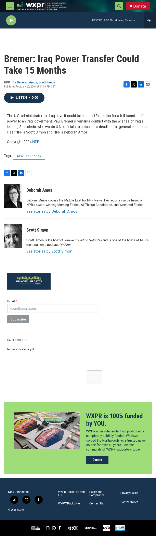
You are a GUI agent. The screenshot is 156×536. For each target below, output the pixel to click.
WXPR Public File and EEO (71, 493)
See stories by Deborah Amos (51, 211)
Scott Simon (47, 82)
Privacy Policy (129, 492)
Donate (139, 6)
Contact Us (96, 503)
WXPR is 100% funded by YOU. (114, 419)
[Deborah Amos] (13, 196)
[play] (11, 20)
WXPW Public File (69, 503)
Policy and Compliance (97, 493)
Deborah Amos (27, 82)
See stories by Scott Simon (49, 251)
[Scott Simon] (13, 236)
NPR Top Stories (29, 156)
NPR (35, 142)
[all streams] (150, 20)
